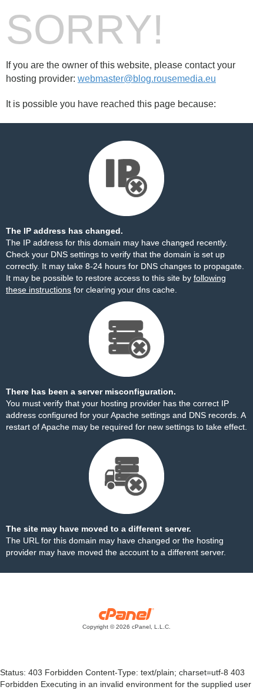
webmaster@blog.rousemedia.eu (147, 79)
